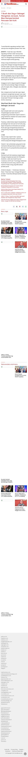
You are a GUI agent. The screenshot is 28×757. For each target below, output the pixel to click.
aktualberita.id (4, 721)
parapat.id (3, 665)
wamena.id (3, 663)
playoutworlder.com (6, 679)
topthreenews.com (5, 672)
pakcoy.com (4, 636)
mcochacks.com (5, 694)
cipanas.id (3, 656)
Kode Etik (7, 749)
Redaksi (21, 749)
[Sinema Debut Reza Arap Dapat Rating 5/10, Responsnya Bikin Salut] (7, 230)
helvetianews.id (4, 713)
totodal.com (4, 685)
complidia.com (4, 690)
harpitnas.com (4, 638)
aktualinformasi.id (5, 702)
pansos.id (3, 739)
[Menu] (2, 4)
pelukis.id (3, 651)
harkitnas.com (4, 640)
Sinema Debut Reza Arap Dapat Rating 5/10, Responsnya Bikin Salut (12, 190)
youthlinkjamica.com (6, 675)
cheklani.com (4, 684)
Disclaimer (7, 751)
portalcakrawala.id (5, 729)
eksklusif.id (3, 658)
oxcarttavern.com (5, 697)
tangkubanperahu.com (6, 641)
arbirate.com (4, 677)
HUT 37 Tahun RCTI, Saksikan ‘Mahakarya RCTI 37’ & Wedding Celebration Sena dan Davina (13, 193)
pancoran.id (4, 653)
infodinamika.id (4, 736)
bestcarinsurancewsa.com (7, 689)
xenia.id (3, 661)
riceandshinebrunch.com (7, 699)
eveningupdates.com (6, 692)
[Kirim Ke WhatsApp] (26, 206)
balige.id (3, 668)
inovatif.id (3, 660)
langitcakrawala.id (5, 714)
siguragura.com (5, 645)
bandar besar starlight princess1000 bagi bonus (12, 628)
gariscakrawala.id (5, 709)
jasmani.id (3, 655)
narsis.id (3, 738)
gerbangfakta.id (5, 734)
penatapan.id (4, 666)
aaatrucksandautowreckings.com (9, 674)
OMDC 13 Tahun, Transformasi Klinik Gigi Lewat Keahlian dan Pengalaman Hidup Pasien (12, 197)
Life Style (3, 11)
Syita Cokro (6, 23)
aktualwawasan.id (5, 733)
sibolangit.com (4, 643)
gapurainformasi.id (5, 708)
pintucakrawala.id (5, 718)
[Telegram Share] (23, 206)
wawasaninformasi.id (6, 726)
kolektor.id (3, 650)
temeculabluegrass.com (7, 680)
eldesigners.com (5, 682)
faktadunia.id (4, 704)
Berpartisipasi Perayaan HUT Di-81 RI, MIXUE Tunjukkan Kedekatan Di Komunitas (12, 186)
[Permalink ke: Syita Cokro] (2, 23)
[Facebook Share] (14, 206)
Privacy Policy (14, 749)
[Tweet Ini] (17, 206)
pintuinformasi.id (5, 724)
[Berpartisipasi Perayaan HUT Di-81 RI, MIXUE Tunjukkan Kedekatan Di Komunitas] (21, 216)
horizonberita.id (5, 728)
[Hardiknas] (11, 4)
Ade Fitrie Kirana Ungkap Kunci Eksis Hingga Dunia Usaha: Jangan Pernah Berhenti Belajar (13, 200)
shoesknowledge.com (6, 700)
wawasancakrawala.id (6, 719)
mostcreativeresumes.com (7, 695)
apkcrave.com (4, 687)
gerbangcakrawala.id (6, 711)
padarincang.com (5, 648)
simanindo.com (5, 646)
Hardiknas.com (18, 753)
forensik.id (3, 741)
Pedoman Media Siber (17, 751)
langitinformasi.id (5, 716)
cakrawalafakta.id (5, 723)
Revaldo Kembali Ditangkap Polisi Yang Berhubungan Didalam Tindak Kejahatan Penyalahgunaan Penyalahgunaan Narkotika (12, 182)
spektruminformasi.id (6, 731)
